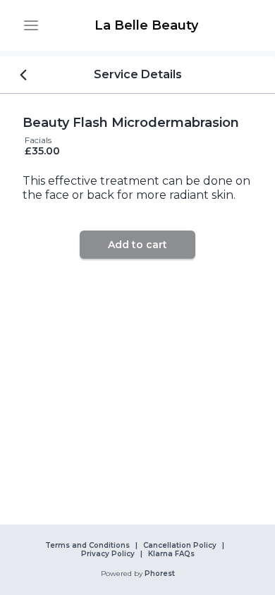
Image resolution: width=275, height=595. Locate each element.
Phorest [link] (160, 574)
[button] (31, 25)
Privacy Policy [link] (108, 554)
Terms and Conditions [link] (87, 545)
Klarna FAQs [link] (171, 554)
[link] (145, 25)
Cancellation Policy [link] (179, 545)
